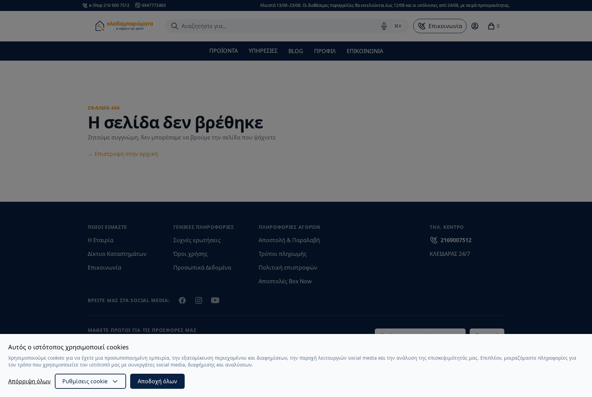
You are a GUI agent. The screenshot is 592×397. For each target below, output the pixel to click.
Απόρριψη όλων (29, 381)
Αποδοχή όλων (157, 381)
